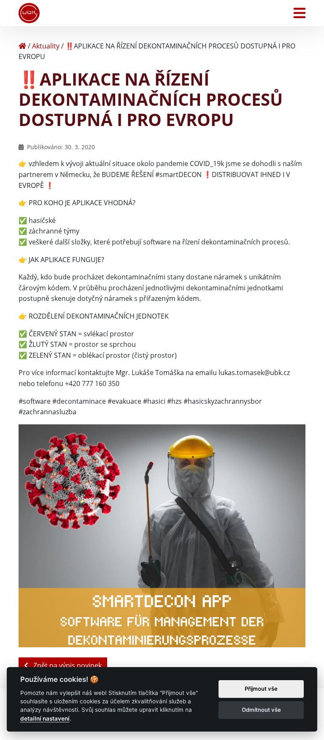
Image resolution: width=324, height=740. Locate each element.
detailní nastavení (45, 718)
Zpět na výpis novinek (67, 665)
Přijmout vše (261, 688)
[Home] (22, 46)
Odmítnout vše (261, 709)
